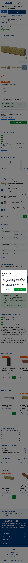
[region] (14, 281)
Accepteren (20, 289)
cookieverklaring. (12, 285)
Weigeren (8, 289)
